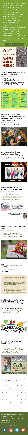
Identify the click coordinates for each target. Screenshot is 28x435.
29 (17, 388)
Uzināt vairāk (10, 44)
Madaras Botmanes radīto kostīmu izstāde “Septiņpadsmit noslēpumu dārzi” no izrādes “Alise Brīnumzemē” (13, 117)
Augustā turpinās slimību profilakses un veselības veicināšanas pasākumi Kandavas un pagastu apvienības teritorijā (13, 155)
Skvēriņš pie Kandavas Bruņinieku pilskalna (14, 85)
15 (2, 399)
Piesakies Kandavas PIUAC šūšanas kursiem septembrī (11, 188)
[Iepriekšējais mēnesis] (3, 380)
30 (21, 388)
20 (21, 399)
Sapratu (20, 44)
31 (25, 388)
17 (10, 399)
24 (10, 402)
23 (6, 402)
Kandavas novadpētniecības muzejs (14, 124)
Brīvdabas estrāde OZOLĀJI (12, 80)
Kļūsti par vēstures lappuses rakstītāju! (11, 266)
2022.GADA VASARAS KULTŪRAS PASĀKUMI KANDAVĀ (13, 73)
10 (10, 395)
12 (17, 395)
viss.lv (26, 434)
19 (17, 399)
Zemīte (6, 271)
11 (13, 395)
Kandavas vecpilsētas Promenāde (14, 82)
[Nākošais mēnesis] (25, 380)
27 (10, 388)
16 (6, 399)
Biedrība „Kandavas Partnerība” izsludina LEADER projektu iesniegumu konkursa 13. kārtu (12, 302)
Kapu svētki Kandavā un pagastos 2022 (13, 227)
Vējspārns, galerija (9, 78)
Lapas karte (13, 426)
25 (2, 388)
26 (6, 388)
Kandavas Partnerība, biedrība (13, 308)
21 (25, 399)
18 (13, 399)
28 (14, 388)
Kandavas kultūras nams (11, 83)
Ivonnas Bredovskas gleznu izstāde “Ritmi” (11, 342)
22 (2, 402)
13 (21, 395)
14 (25, 395)
